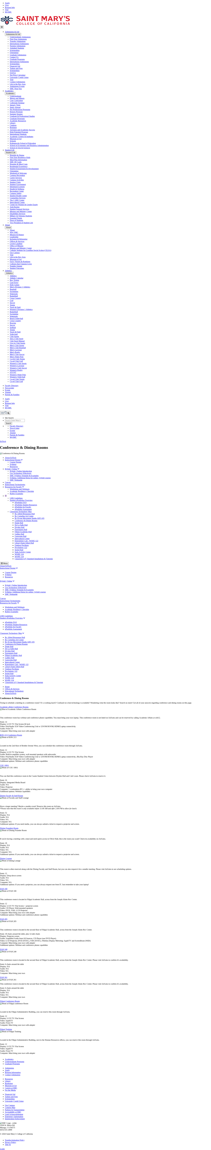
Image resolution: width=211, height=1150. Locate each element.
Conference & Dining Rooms (26, 521)
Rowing (13, 323)
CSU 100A (4, 765)
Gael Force (14, 283)
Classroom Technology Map (21, 512)
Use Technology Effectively (20, 473)
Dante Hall (19, 523)
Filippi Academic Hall (23, 532)
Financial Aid (15, 66)
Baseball (13, 289)
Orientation (14, 53)
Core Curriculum (16, 100)
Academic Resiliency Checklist (22, 491)
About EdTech (10, 458)
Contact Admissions (17, 82)
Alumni (8, 392)
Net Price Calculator (17, 75)
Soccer (12, 303)
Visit (6, 10)
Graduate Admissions (18, 55)
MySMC (8, 12)
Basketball (14, 296)
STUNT (13, 372)
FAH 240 (3, 949)
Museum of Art (15, 139)
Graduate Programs (17, 59)
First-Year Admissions (18, 39)
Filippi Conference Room (10, 1001)
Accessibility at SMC (13, 1112)
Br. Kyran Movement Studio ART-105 (29, 518)
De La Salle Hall (21, 525)
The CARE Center (17, 200)
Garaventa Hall (20, 536)
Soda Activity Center (23, 552)
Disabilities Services (17, 214)
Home (7, 687)
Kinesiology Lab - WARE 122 (26, 541)
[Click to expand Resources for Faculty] (18, 603)
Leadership (14, 237)
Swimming (14, 291)
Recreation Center (17, 191)
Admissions (9, 1068)
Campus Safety (15, 193)
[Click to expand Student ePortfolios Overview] (24, 618)
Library (13, 123)
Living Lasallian (16, 244)
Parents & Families (12, 395)
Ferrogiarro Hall (21, 530)
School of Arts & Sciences (20, 148)
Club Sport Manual (17, 341)
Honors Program (16, 112)
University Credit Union (19, 77)
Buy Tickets (14, 280)
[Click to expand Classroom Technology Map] (23, 633)
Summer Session (16, 114)
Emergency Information (14, 1117)
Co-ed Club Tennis (17, 379)
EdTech (3, 441)
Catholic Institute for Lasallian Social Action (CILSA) (30, 250)
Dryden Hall (19, 527)
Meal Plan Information (18, 160)
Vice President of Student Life (21, 223)
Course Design (15, 462)
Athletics (8, 271)
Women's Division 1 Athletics (21, 309)
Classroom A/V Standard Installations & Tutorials (34, 559)
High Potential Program (19, 132)
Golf (11, 301)
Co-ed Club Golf (16, 361)
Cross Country (15, 298)
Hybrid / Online (11, 469)
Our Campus (15, 253)
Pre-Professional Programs (20, 110)
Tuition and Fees (16, 68)
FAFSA (13, 73)
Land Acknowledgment (14, 1114)
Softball (13, 328)
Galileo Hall (19, 534)
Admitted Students (17, 48)
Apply (7, 3)
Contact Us (14, 57)
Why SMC (14, 232)
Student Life (9, 150)
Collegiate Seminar (17, 103)
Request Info (10, 7)
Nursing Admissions (17, 46)
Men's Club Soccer (17, 354)
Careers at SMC (11, 1088)
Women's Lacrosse (17, 366)
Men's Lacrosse (16, 350)
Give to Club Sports (17, 343)
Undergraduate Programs (14, 1062)
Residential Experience (18, 166)
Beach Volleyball (16, 318)
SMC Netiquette (16, 480)
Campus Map (10, 1107)
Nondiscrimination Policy (15, 1140)
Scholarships (15, 50)
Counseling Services (18, 198)
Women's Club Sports (18, 363)
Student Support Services (19, 209)
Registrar (13, 127)
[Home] (35, 24)
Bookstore (9, 1083)
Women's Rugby (16, 370)
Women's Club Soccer (18, 368)
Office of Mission (16, 246)
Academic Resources (18, 121)
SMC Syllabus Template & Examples (24, 476)
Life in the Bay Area (18, 84)
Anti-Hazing (14, 207)
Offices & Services (17, 241)
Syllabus (13, 464)
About (7, 225)
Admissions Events (17, 86)
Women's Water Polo (18, 375)
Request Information (13, 1072)
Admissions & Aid (12, 32)
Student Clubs (15, 182)
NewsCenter (14, 428)
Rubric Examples (16, 494)
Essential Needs (16, 218)
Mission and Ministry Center (21, 211)
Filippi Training (6, 1029)
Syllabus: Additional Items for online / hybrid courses (30, 478)
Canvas (8, 482)
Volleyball (14, 334)
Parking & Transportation (14, 1110)
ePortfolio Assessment (23, 509)
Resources (14, 467)
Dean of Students (16, 220)
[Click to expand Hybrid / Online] (13, 581)
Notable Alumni (16, 266)
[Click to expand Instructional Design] (17, 568)
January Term (15, 105)
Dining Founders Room (9, 828)
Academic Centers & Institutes (21, 137)
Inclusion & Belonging (18, 239)
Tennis (12, 305)
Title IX (8, 1145)
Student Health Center (18, 196)
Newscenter (9, 388)
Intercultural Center (17, 202)
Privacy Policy (10, 1142)
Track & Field (15, 307)
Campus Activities (17, 180)
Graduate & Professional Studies (22, 116)
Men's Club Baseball (18, 348)
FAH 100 (3, 889)
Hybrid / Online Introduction (21, 471)
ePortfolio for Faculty (23, 507)
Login (2, 1149)
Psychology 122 (21, 547)
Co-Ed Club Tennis (17, 359)
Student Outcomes (17, 268)
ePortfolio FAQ (21, 502)
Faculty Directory (11, 386)
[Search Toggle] (5, 413)
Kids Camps (14, 285)
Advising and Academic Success (22, 130)
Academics (9, 91)
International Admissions (19, 44)
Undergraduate (15, 96)
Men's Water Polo (16, 357)
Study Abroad (15, 107)
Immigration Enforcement (15, 1119)
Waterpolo (14, 294)
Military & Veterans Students (21, 216)
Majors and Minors (17, 98)
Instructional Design (13, 460)
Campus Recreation (17, 175)
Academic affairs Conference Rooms (14, 707)
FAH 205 (3, 919)
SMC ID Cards (15, 162)
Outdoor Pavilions (22, 545)
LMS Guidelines (16, 498)
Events (7, 390)
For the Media (10, 1090)
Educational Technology (14, 691)
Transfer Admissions (18, 41)
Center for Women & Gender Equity (24, 205)
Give (7, 5)
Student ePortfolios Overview (21, 500)
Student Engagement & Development (24, 169)
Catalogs (13, 125)
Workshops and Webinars (19, 489)
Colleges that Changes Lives (21, 264)
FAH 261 (3, 977)
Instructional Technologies (15, 485)
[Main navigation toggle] (2, 27)
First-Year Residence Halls (20, 157)
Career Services (16, 178)
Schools (13, 141)
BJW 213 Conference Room (11, 735)
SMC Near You (16, 89)
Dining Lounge (6, 858)
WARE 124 (19, 554)
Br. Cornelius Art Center (24, 516)
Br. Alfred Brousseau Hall (25, 514)
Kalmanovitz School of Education (23, 143)
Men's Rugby (15, 352)
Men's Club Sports (17, 345)
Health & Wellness (17, 189)
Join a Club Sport (16, 339)
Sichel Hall (19, 550)
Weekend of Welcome (18, 173)
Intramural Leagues (17, 187)
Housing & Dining (17, 155)
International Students (18, 134)
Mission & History (17, 235)
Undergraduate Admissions (20, 37)
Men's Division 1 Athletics (20, 287)
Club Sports (14, 336)
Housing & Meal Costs (18, 164)
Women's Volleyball (17, 377)
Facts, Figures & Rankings (20, 262)
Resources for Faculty (13, 487)
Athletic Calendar (16, 278)
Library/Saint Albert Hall (24, 543)
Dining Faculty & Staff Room (11, 796)
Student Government (18, 184)
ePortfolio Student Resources (26, 505)
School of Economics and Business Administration (29, 145)
